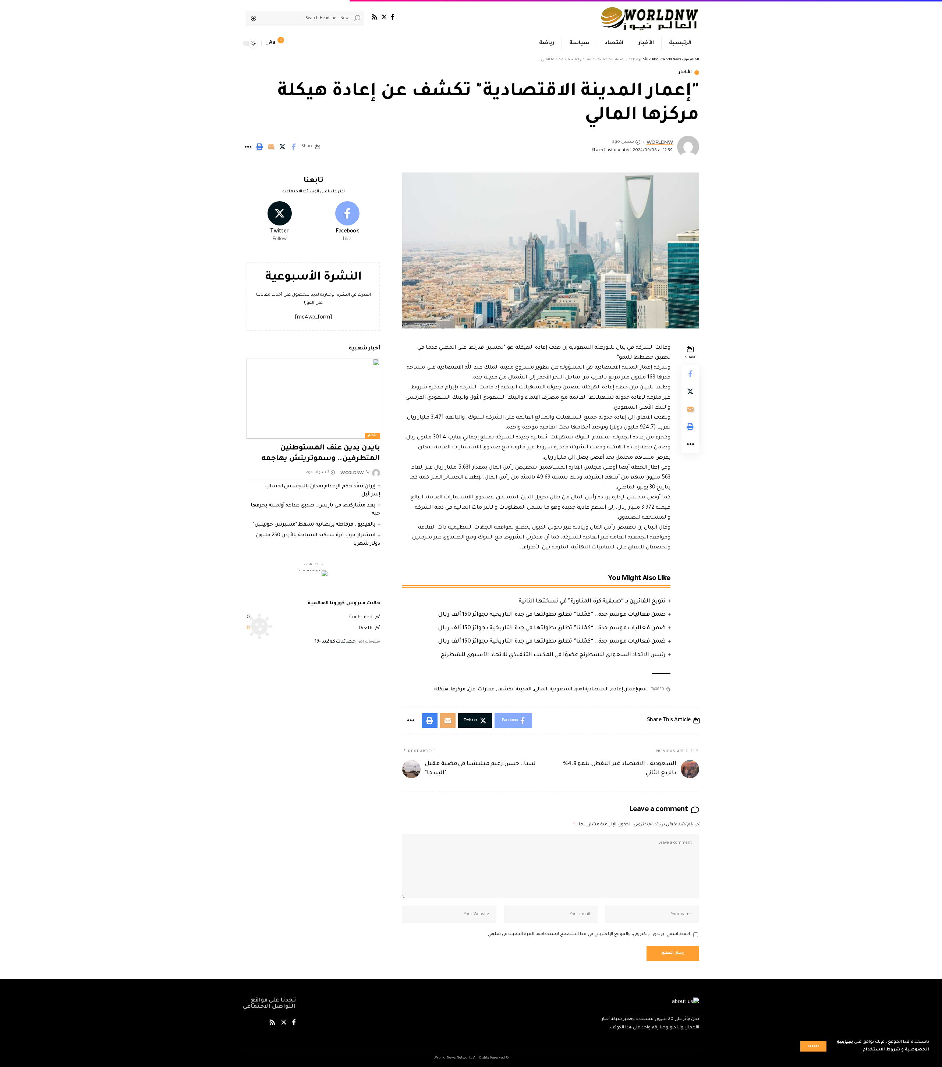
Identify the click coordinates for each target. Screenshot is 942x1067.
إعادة (617, 689)
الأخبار (685, 72)
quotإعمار (636, 689)
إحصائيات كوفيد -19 (336, 641)
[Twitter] (384, 17)
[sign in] (294, 43)
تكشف (505, 689)
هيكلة (441, 689)
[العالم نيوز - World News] (650, 18)
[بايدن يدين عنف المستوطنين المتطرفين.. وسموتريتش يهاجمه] (313, 399)
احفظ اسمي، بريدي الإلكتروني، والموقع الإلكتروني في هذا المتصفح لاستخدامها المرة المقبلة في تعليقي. (588, 934)
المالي (540, 689)
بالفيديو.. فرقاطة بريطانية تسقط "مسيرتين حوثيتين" (314, 524)
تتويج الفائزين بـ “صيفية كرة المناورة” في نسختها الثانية (592, 601)
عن (471, 689)
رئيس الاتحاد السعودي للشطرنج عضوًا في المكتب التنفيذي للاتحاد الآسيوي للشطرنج (553, 655)
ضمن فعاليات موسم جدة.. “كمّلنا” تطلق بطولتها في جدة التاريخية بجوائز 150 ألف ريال (552, 615)
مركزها (457, 689)
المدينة (523, 689)
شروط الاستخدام (880, 1050)
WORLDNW (660, 142)
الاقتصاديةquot (591, 689)
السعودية (560, 689)
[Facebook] (392, 17)
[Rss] (374, 17)
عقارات (486, 689)
